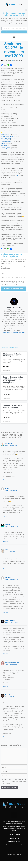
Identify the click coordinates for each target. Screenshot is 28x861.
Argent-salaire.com (6, 138)
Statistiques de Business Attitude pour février (13, 355)
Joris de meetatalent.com (12, 662)
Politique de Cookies (14, 841)
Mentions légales (14, 838)
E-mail (2, 273)
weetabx (7, 524)
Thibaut (7, 695)
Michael (7, 550)
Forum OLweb (4, 140)
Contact (18, 834)
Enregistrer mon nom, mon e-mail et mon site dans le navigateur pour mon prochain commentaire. (14, 781)
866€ (17, 175)
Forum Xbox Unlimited (6, 141)
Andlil (7, 488)
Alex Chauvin (9, 443)
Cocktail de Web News (7, 136)
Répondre (5, 479)
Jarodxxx (3, 143)
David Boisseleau (5, 147)
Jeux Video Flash (5, 145)
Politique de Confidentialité (14, 845)
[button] (26, 10)
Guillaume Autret (5, 134)
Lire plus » (6, 366)
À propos (10, 834)
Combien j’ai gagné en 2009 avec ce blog (12, 406)
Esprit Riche (4, 131)
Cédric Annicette (10, 620)
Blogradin (8, 577)
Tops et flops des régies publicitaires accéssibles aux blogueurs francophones (13, 380)
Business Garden (5, 149)
